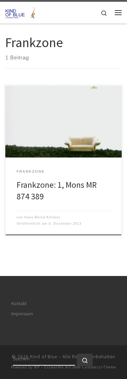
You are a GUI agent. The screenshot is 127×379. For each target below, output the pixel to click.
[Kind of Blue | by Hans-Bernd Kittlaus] (21, 12)
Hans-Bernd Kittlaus (42, 217)
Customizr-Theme (99, 367)
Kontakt (18, 304)
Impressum (22, 314)
